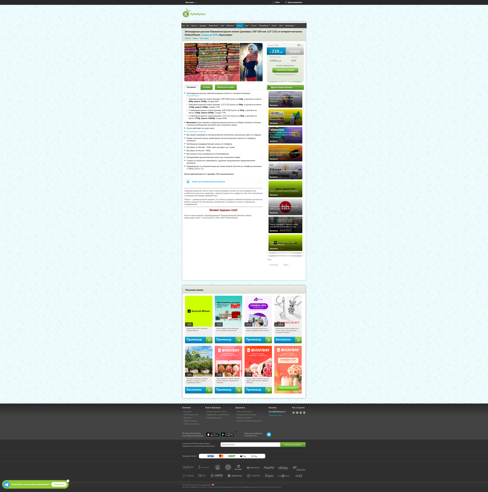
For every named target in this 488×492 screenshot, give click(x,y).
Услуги (254, 25)
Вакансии (187, 418)
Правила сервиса (190, 421)
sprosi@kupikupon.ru (277, 411)
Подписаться (59, 484)
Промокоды (290, 25)
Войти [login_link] (277, 2)
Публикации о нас (191, 414)
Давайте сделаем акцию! (216, 411)
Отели (275, 25)
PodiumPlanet (193, 95)
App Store (212, 434)
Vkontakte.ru (297, 412)
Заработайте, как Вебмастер (218, 414)
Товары (240, 25)
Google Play (227, 434)
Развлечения (214, 25)
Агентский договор (244, 411)
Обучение (231, 25)
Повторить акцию (285, 70)
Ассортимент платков (196, 131)
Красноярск (190, 2)
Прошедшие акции (214, 418)
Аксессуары (274, 265)
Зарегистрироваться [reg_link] (295, 2)
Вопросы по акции (225, 87)
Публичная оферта (244, 418)
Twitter (300, 412)
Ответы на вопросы (191, 424)
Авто (223, 25)
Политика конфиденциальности (249, 421)
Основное (191, 87)
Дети (281, 25)
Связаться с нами (275, 415)
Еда (188, 25)
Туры (247, 25)
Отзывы (206, 87)
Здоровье (203, 25)
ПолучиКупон (264, 25)
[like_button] (299, 45)
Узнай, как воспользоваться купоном (208, 181)
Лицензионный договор (246, 414)
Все (183, 25)
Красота (194, 25)
